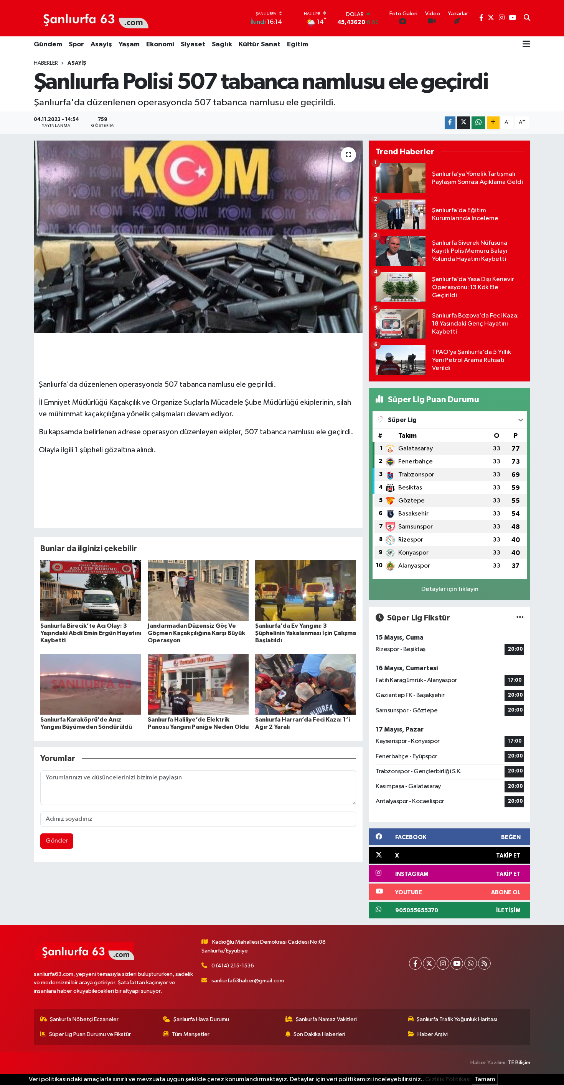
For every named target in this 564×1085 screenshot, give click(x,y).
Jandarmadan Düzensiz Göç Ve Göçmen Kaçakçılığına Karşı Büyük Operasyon (196, 633)
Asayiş (101, 44)
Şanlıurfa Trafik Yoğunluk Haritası (457, 1019)
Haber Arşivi (432, 1034)
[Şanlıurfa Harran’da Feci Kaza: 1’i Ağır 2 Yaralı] (305, 684)
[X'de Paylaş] (463, 122)
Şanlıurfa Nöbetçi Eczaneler (84, 1019)
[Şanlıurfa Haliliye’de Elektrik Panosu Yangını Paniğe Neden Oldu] (198, 684)
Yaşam (129, 44)
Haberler (46, 63)
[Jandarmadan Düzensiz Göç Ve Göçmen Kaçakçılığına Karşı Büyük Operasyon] (198, 590)
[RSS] (484, 963)
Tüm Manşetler (190, 1034)
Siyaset (193, 44)
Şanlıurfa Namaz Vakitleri (326, 1019)
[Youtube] (456, 963)
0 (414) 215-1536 (232, 966)
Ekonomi (160, 44)
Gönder (57, 841)
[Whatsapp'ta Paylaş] (478, 122)
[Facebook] (415, 963)
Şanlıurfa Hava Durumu (201, 1019)
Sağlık (222, 44)
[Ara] (527, 18)
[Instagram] (443, 963)
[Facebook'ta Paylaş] (450, 122)
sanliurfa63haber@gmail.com (247, 981)
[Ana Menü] (526, 44)
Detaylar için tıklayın (449, 589)
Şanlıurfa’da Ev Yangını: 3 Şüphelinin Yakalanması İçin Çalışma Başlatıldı (305, 633)
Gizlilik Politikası (448, 1079)
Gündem (48, 44)
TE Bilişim (519, 1062)
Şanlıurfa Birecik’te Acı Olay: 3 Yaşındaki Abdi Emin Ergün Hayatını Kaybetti (90, 633)
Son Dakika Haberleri (319, 1034)
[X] (429, 963)
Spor (76, 44)
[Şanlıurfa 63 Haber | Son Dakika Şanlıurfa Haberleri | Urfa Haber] (92, 18)
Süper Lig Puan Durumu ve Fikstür (90, 1034)
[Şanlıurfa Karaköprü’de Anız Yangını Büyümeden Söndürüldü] (90, 684)
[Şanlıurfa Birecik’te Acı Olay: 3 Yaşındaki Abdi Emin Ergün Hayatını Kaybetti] (90, 590)
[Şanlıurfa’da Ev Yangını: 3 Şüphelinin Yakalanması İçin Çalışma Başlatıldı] (305, 590)
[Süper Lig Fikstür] (520, 618)
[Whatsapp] (470, 963)
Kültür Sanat (259, 44)
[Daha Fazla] (493, 122)
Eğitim (297, 44)
